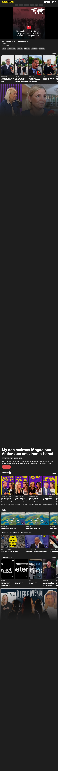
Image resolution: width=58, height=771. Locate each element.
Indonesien (41, 48)
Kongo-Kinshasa (11, 48)
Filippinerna (27, 48)
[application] (29, 23)
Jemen (4, 48)
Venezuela (19, 48)
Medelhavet (34, 48)
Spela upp (7, 467)
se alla (54, 53)
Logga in (47, 2)
